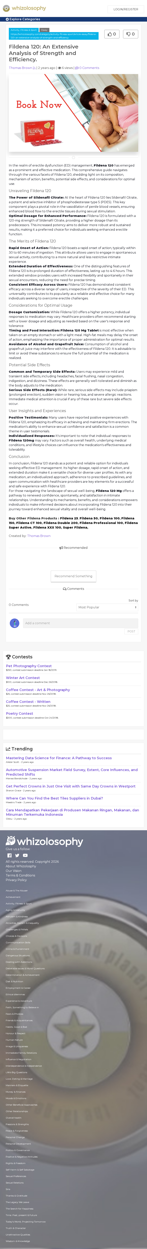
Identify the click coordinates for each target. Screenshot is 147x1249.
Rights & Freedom (15, 1163)
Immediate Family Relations (21, 1052)
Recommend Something (73, 576)
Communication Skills (18, 942)
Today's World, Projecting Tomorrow (26, 1221)
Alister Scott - (13, 762)
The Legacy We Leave (17, 1202)
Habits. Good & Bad (16, 1026)
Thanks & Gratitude (16, 1195)
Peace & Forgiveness (17, 1130)
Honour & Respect (15, 1033)
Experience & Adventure (19, 1000)
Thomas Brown (20, 68)
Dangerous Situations (18, 955)
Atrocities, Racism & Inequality (22, 923)
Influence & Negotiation (18, 1059)
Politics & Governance (18, 1150)
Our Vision (13, 871)
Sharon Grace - (14, 790)
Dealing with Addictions (19, 961)
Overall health (13, 1117)
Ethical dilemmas (15, 994)
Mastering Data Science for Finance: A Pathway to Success (59, 758)
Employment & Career (18, 987)
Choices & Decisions (16, 936)
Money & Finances (15, 1091)
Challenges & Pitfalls (17, 929)
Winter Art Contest (23, 678)
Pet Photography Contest (29, 666)
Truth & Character (16, 1228)
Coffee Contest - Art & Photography (38, 690)
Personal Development (18, 1143)
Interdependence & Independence (24, 1065)
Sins (8, 1189)
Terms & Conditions (20, 875)
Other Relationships (17, 1111)
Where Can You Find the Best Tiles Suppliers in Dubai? (54, 798)
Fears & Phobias (14, 1013)
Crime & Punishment (17, 948)
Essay (44, 29)
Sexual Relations (15, 1182)
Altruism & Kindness (17, 916)
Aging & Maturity (15, 910)
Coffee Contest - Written (28, 702)
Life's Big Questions (16, 1072)
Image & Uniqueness (17, 1046)
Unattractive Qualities (18, 1234)
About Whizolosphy (21, 866)
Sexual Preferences (16, 1176)
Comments (89, 68)
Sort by (133, 600)
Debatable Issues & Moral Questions (25, 968)
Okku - (10, 818)
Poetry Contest (19, 713)
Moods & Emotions (16, 1098)
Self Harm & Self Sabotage (20, 1169)
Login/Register (126, 9)
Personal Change (15, 1137)
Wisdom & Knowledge (18, 1241)
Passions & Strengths (17, 1124)
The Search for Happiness (19, 1208)
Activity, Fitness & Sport (24, 29)
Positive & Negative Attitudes (22, 1156)
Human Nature (14, 1039)
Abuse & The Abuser (17, 890)
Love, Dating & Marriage (19, 1078)
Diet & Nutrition (14, 981)
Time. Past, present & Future (21, 1215)
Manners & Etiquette (17, 1085)
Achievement (13, 897)
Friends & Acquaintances (19, 1020)
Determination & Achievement (23, 974)
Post (131, 631)
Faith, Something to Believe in (22, 1007)
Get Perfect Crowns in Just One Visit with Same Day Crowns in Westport (71, 786)
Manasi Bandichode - (17, 778)
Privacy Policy (16, 880)
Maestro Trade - (15, 802)
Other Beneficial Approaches (21, 1104)
